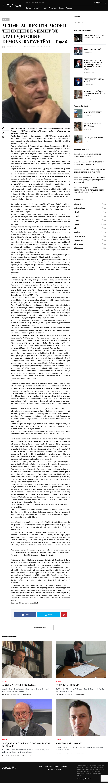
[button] (3, 5)
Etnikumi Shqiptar (80, 208)
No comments (46, 47)
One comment (26, 694)
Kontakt (56, 766)
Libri (75, 228)
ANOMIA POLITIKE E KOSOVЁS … (92, 125)
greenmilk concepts (80, 162)
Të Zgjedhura (78, 248)
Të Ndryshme (78, 244)
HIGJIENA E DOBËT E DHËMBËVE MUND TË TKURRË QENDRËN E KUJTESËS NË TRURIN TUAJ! (93, 64)
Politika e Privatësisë (54, 769)
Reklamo (64, 766)
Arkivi (40, 766)
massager (77, 178)
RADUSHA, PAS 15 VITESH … (70, 743)
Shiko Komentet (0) (40, 628)
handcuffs (77, 188)
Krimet (76, 220)
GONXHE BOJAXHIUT (93, 112)
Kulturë (76, 224)
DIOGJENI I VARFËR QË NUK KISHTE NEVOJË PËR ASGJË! (94, 93)
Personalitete (78, 240)
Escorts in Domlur (80, 154)
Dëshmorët (77, 204)
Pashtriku (14, 5)
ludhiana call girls (79, 170)
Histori (76, 216)
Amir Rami (88, 779)
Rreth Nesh (48, 766)
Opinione (5, 19)
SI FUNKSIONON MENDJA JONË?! (94, 80)
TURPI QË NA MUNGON (93, 137)
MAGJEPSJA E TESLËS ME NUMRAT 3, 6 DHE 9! (94, 36)
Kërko (104, 22)
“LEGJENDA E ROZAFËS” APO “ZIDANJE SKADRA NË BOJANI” (26, 744)
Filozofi (76, 212)
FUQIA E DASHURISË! (92, 49)
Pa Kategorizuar (79, 236)
